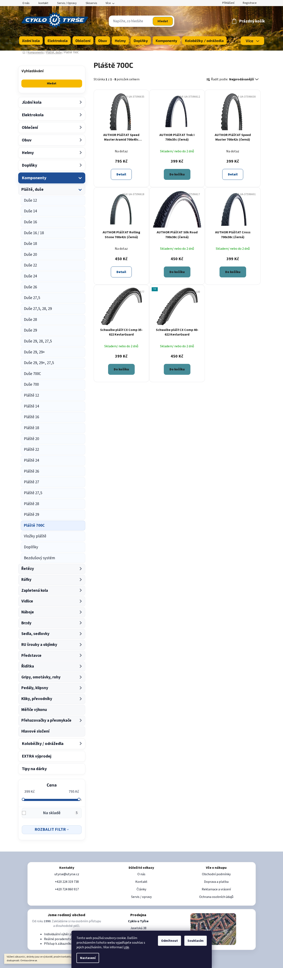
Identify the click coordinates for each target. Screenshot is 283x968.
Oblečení (30, 128)
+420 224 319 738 (67, 881)
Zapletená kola (34, 590)
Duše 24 (30, 276)
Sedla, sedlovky (35, 634)
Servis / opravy (141, 897)
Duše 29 (30, 330)
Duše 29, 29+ (34, 352)
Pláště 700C (34, 525)
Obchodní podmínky (216, 874)
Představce (31, 655)
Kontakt (141, 881)
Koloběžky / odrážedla (42, 744)
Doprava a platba (216, 881)
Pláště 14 (31, 406)
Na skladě (60, 813)
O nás (26, 3)
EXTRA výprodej (36, 756)
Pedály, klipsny (34, 688)
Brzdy (26, 623)
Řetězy (27, 569)
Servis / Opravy (67, 3)
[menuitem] (31, 40)
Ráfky (26, 580)
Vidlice (27, 601)
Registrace (250, 3)
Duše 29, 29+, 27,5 (39, 363)
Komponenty (34, 178)
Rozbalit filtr (50, 829)
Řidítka (27, 666)
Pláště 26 (31, 471)
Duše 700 (31, 384)
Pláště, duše (32, 189)
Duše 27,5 (32, 298)
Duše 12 (30, 200)
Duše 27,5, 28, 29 (38, 309)
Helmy (28, 153)
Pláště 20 (31, 439)
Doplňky (29, 165)
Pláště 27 (31, 482)
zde (126, 947)
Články (141, 889)
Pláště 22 (31, 449)
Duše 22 (30, 265)
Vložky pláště (35, 536)
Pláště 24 (31, 460)
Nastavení (88, 958)
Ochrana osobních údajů (216, 897)
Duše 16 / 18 (34, 233)
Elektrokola (33, 115)
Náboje (27, 612)
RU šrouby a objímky (39, 645)
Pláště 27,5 (33, 493)
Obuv (26, 140)
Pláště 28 (31, 504)
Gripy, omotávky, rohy (41, 677)
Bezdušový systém (39, 558)
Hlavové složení (35, 731)
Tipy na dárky (34, 769)
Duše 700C (32, 374)
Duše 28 (30, 320)
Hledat (163, 21)
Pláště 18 (31, 428)
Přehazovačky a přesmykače (46, 720)
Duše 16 (30, 222)
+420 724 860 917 (67, 889)
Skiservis (91, 3)
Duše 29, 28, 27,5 (38, 341)
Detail (121, 174)
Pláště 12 (31, 395)
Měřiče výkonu (34, 710)
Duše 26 (30, 287)
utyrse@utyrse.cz (66, 874)
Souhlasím (195, 940)
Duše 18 (30, 244)
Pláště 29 (31, 514)
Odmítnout (169, 940)
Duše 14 (30, 211)
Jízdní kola (31, 102)
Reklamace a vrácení (216, 889)
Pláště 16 (31, 417)
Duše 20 (30, 254)
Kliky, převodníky (36, 699)
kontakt (43, 3)
